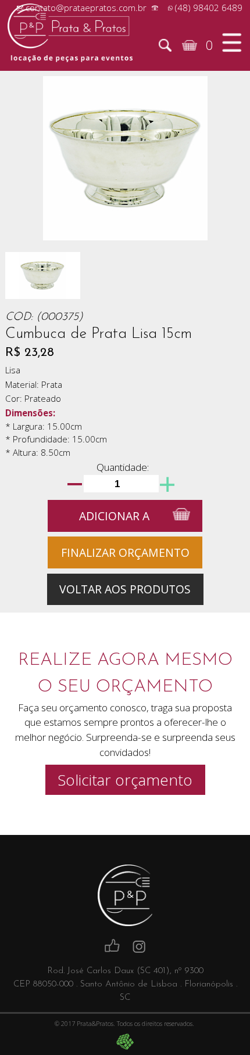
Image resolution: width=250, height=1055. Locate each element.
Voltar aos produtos (125, 589)
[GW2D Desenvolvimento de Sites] (125, 1042)
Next (221, 150)
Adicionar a (114, 516)
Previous (28, 150)
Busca (165, 45)
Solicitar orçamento (125, 779)
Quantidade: (123, 467)
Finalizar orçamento (125, 552)
